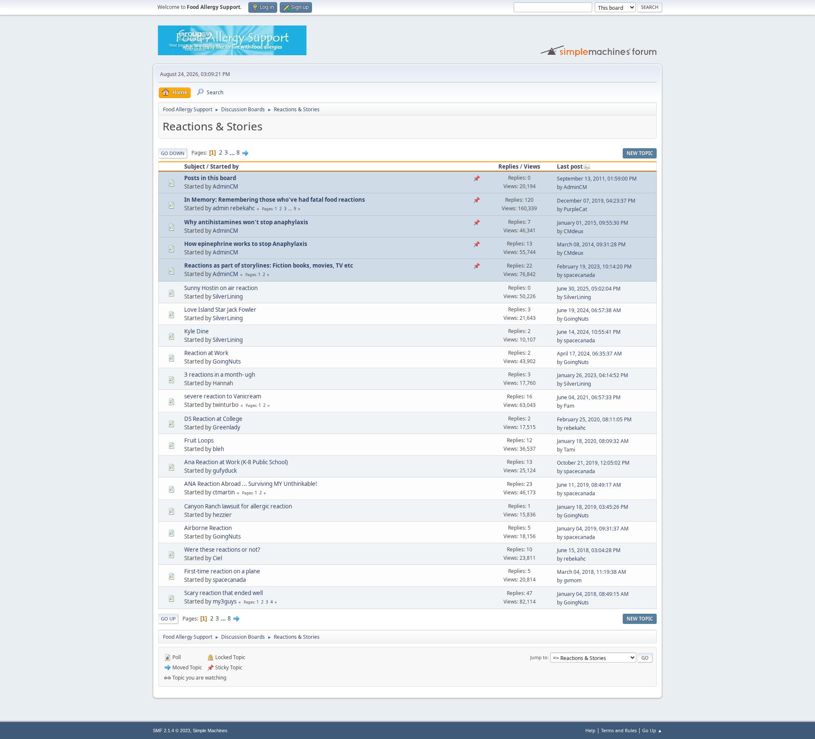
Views (532, 166)
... (233, 152)
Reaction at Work (206, 353)
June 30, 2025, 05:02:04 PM (589, 288)
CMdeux (573, 231)
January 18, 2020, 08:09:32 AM (593, 441)
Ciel (217, 558)
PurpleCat (575, 209)
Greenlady (226, 427)
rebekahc (575, 428)
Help (590, 730)
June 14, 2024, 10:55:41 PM (589, 332)
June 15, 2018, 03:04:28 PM (589, 550)
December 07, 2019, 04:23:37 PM (596, 200)
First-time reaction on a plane (222, 571)
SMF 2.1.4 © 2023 (171, 730)
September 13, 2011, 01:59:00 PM (597, 178)
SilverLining (228, 296)
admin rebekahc (234, 208)
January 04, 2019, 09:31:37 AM (593, 528)
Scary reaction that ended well (223, 593)
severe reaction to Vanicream (222, 396)
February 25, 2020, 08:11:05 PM (594, 419)
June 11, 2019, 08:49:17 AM (589, 484)
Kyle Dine (196, 331)
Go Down (173, 153)
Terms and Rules (619, 730)
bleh (218, 449)
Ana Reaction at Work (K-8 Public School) (236, 462)
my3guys (224, 601)
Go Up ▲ (652, 730)
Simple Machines (210, 730)
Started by (224, 166)
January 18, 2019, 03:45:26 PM (592, 507)
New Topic (640, 153)
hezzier (222, 515)
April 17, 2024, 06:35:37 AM (589, 353)
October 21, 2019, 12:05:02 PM (593, 462)
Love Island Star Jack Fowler (220, 309)
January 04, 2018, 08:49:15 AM (593, 594)
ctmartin (224, 492)
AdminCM (225, 186)
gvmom (573, 580)
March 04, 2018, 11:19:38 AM (591, 571)
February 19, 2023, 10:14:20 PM (594, 266)
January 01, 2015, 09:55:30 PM (592, 222)
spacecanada (579, 275)
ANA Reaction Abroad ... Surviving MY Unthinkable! (250, 484)
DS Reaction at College (213, 419)
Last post (570, 166)
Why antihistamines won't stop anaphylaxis (246, 222)
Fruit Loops (199, 440)
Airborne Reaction (208, 528)
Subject (194, 166)
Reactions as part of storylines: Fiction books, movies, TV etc (268, 265)
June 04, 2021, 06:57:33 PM (589, 397)
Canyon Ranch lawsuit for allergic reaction (238, 506)
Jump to (539, 657)
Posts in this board (210, 178)
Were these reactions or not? (222, 549)
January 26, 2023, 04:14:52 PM (592, 375)
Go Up (168, 618)
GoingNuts (576, 318)
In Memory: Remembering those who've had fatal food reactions (274, 199)
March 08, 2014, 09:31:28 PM (591, 244)
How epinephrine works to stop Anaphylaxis (245, 244)
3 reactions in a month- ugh (219, 374)
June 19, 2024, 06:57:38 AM (589, 310)
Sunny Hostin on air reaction (221, 288)
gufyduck (225, 470)
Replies (508, 166)
